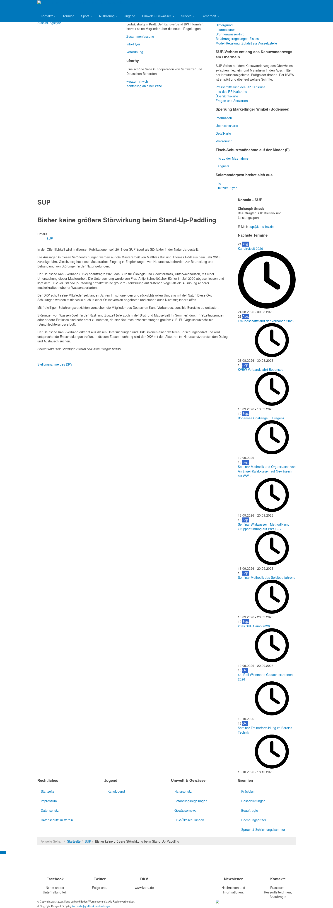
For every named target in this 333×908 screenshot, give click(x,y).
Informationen (226, 29)
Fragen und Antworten (232, 100)
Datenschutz (50, 810)
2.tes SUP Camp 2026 (254, 626)
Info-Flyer (133, 44)
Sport (85, 16)
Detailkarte (223, 133)
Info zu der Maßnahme (232, 158)
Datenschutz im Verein (57, 820)
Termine (68, 16)
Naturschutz (183, 791)
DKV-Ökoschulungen (189, 820)
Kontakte (47, 16)
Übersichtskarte (227, 96)
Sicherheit (209, 16)
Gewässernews (185, 810)
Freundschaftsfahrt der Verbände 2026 (266, 321)
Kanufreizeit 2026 (250, 248)
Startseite (47, 791)
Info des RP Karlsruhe (231, 91)
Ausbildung (107, 16)
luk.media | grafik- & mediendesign (91, 906)
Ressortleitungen (253, 801)
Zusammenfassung (140, 36)
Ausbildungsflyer (49, 22)
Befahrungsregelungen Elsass (237, 38)
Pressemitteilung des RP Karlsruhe (240, 87)
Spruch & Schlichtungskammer (263, 829)
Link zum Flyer (226, 188)
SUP (88, 841)
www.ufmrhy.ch (137, 81)
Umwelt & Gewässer (157, 16)
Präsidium (248, 791)
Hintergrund (224, 25)
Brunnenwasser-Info (230, 34)
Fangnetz (222, 166)
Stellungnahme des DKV (54, 364)
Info (218, 183)
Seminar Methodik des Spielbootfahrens (266, 577)
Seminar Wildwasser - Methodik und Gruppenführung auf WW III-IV (264, 526)
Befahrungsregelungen (190, 801)
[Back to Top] (3, 852)
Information (224, 118)
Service (187, 16)
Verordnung (134, 51)
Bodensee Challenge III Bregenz (261, 418)
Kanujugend (116, 791)
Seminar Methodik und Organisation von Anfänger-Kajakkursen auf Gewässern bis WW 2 (267, 471)
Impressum (49, 801)
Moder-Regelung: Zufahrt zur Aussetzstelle (246, 43)
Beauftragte (249, 810)
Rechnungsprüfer (253, 820)
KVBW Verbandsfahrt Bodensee (260, 369)
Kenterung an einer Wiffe (144, 86)
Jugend (130, 16)
